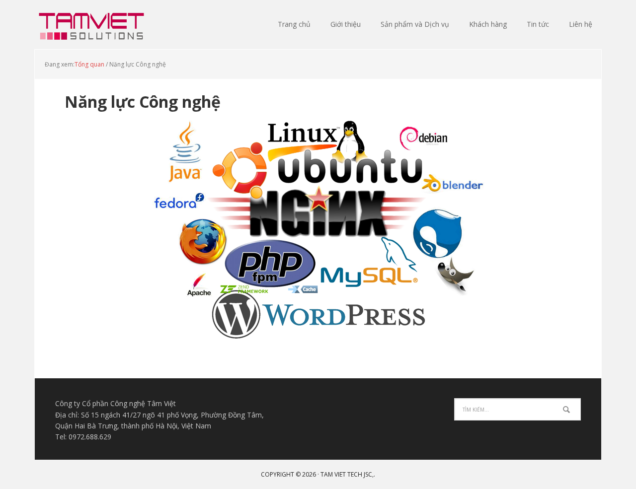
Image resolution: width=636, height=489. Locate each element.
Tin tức (538, 24)
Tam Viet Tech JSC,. (347, 474)
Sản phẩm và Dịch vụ (415, 24)
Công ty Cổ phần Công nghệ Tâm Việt (99, 25)
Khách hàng (488, 24)
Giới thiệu (345, 24)
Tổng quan (89, 64)
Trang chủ (294, 24)
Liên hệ (580, 24)
